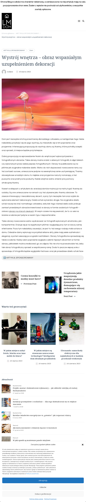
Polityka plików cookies (36, 499)
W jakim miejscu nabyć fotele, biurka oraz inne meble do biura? (14, 353)
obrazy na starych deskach (21, 211)
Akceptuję (43, 480)
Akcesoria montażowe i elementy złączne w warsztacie (35, 428)
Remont (15, 399)
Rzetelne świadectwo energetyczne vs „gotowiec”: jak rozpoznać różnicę (42, 415)
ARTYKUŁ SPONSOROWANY (14, 50)
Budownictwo (17, 386)
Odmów (43, 487)
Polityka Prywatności (50, 499)
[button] (83, 445)
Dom (31, 50)
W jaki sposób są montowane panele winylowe (31, 440)
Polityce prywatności (32, 473)
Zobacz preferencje (43, 494)
